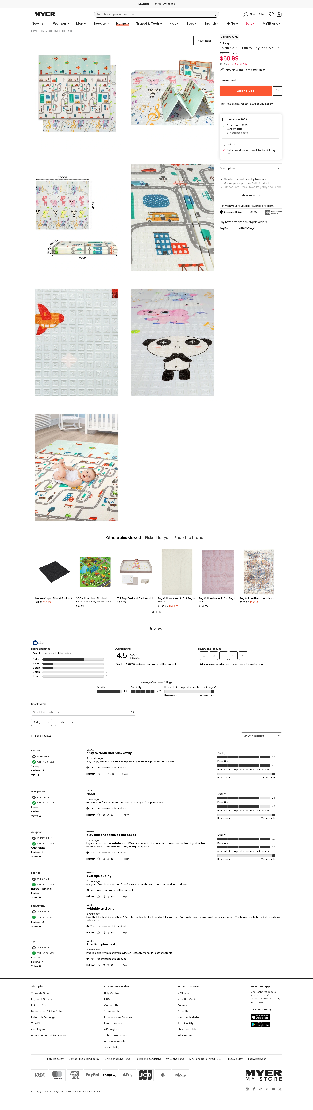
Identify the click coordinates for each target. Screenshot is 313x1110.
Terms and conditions (148, 1059)
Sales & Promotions (116, 1035)
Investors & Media (188, 1017)
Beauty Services (113, 1023)
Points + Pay (38, 1005)
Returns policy (55, 1059)
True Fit (35, 1023)
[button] (237, 129)
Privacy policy (235, 1059)
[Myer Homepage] (45, 15)
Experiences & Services (118, 1017)
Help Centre (111, 993)
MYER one (183, 993)
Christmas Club (187, 1029)
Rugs (57, 31)
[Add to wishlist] (277, 91)
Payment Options (41, 999)
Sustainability (186, 1023)
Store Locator (112, 1011)
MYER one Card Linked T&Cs (205, 1059)
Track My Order (40, 993)
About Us (183, 1011)
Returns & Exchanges (44, 1017)
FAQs (107, 999)
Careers (182, 1005)
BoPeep (225, 43)
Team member (257, 1059)
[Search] (215, 14)
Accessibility (111, 1047)
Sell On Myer (185, 1035)
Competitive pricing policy (84, 1059)
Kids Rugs (67, 31)
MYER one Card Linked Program (49, 1035)
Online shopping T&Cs (117, 1059)
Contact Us (111, 1005)
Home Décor (46, 31)
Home (34, 31)
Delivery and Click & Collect (48, 1011)
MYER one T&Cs (175, 1059)
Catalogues (38, 1029)
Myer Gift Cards (187, 999)
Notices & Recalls (114, 1041)
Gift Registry (111, 1029)
